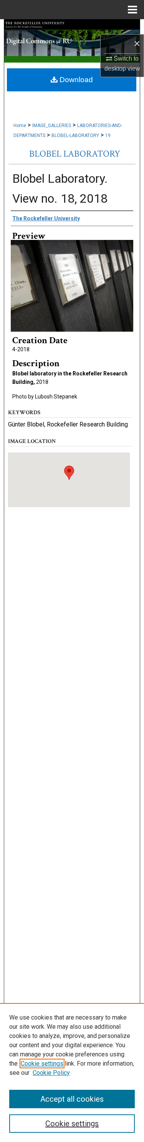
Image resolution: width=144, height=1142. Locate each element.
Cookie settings (42, 1063)
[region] (72, 1072)
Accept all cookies (72, 1099)
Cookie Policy (51, 1072)
